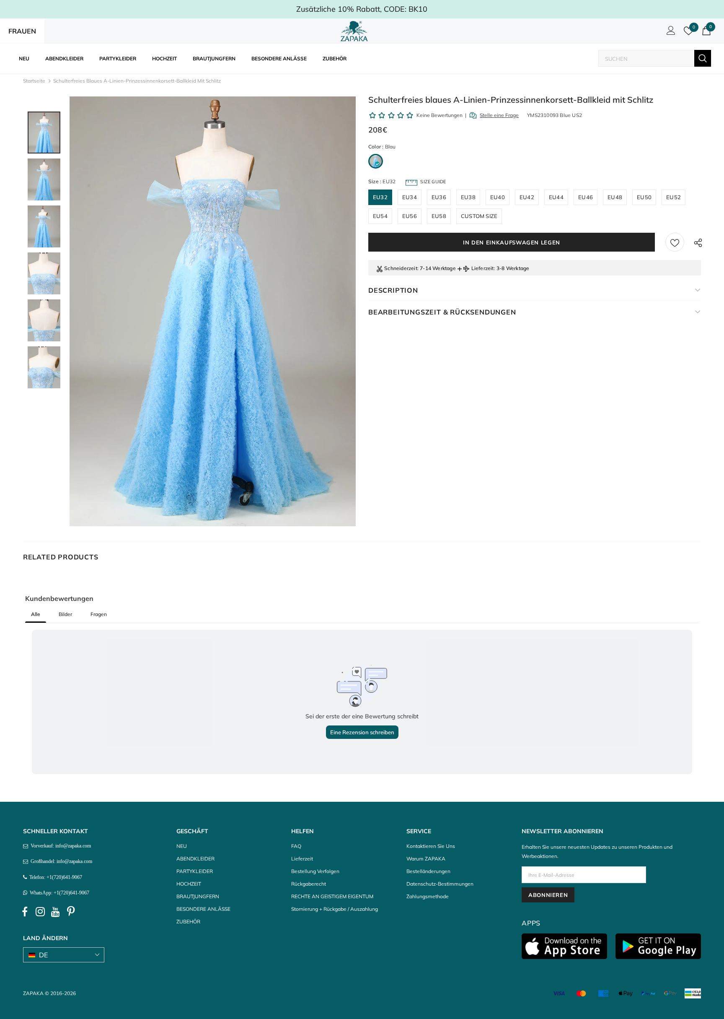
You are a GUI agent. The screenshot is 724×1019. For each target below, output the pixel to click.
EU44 (556, 197)
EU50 (644, 197)
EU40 (497, 197)
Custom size (479, 216)
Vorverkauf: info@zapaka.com (59, 845)
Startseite (34, 81)
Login (669, 33)
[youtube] (55, 911)
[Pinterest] (71, 911)
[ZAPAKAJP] (355, 31)
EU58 (439, 216)
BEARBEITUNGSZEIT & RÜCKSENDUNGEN (442, 312)
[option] (213, 311)
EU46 (585, 197)
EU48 (615, 197)
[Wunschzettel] (674, 242)
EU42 (527, 197)
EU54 (380, 216)
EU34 (409, 197)
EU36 (439, 197)
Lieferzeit (482, 268)
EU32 (380, 197)
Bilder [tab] (65, 614)
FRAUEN (22, 31)
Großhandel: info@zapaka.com (60, 861)
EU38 (468, 197)
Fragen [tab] (98, 614)
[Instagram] (40, 911)
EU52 (673, 197)
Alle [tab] (35, 614)
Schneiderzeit (400, 268)
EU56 (409, 216)
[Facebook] (24, 911)
